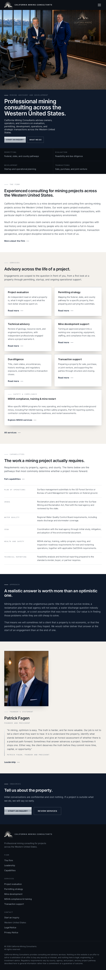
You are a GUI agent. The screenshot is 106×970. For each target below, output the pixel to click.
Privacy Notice (11, 932)
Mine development (13, 894)
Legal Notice (10, 927)
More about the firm (14, 241)
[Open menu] (100, 5)
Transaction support (14, 904)
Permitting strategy (13, 889)
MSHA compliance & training (18, 899)
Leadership (10, 762)
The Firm (8, 860)
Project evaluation (13, 884)
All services (10, 432)
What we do (35, 140)
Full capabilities (12, 479)
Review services (47, 811)
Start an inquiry (15, 140)
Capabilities (10, 870)
